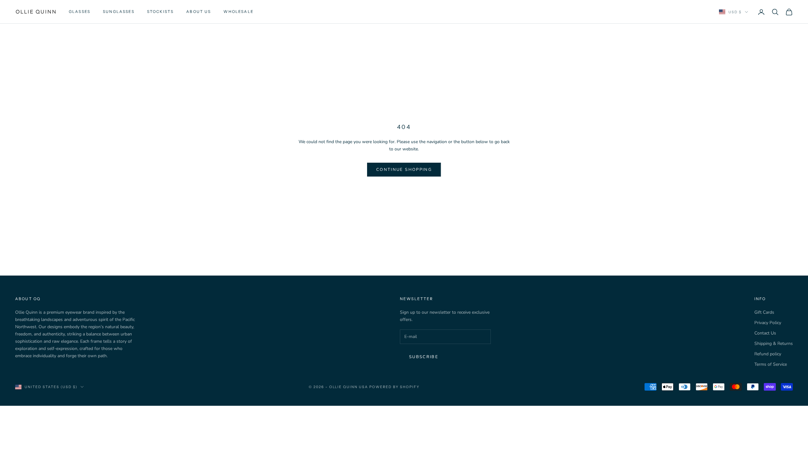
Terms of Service (770, 364)
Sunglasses (118, 11)
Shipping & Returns (773, 343)
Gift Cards (764, 312)
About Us (198, 11)
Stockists (160, 11)
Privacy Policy (767, 323)
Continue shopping (404, 169)
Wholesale (238, 11)
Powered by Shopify (394, 387)
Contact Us (765, 333)
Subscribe (423, 357)
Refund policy (767, 354)
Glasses (79, 11)
